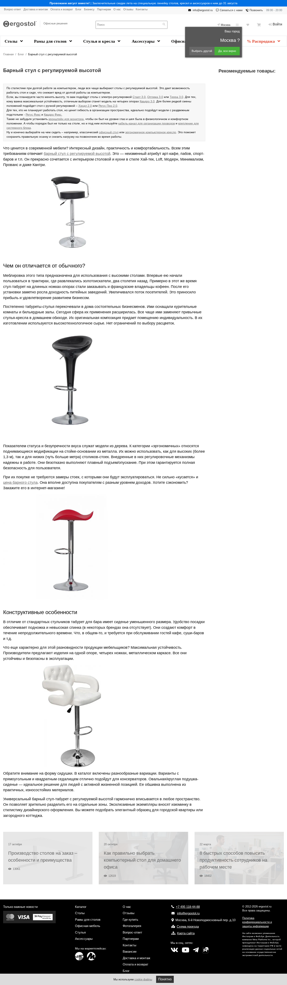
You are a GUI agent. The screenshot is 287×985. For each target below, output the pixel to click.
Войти (277, 24)
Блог (78, 9)
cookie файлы (143, 979)
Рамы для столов (51, 41)
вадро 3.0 (148, 101)
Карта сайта (186, 933)
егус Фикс (34, 114)
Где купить (130, 919)
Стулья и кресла (99, 41)
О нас (117, 9)
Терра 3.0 (176, 97)
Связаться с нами (231, 10)
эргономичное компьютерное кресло (150, 132)
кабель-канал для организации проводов (146, 123)
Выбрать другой (202, 51)
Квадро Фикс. (53, 114)
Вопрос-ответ (12, 9)
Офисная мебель (87, 926)
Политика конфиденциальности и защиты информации (257, 922)
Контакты (141, 9)
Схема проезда (188, 926)
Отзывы (128, 9)
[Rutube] (205, 950)
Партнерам (104, 9)
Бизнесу (89, 9)
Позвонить (256, 10)
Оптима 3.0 (155, 97)
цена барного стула (20, 482)
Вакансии (129, 951)
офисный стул (108, 132)
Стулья (80, 932)
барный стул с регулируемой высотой (77, 154)
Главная (8, 54)
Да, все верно (227, 51)
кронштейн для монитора (66, 119)
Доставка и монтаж (36, 9)
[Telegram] (196, 950)
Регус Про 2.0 (108, 105)
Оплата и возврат (61, 9)
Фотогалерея (132, 926)
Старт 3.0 (139, 97)
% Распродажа (261, 41)
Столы (11, 41)
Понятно (165, 979)
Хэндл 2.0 (85, 105)
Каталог (80, 907)
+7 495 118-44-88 (188, 907)
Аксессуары (144, 41)
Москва (225, 24)
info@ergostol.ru (203, 10)
